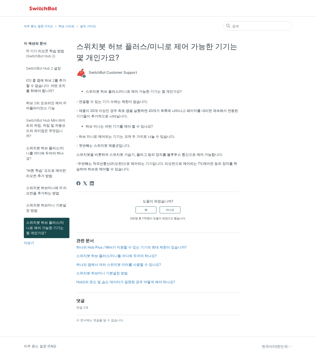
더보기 (29, 243)
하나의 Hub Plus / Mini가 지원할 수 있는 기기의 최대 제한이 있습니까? (131, 247)
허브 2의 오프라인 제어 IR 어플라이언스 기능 (46, 105)
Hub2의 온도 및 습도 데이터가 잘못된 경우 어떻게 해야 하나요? (125, 282)
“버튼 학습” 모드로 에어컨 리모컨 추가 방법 (46, 173)
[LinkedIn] (92, 183)
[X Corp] (85, 183)
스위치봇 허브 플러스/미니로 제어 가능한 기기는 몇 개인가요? (45, 227)
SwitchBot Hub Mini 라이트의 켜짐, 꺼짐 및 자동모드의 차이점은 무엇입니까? (45, 128)
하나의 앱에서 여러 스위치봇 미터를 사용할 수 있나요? (118, 264)
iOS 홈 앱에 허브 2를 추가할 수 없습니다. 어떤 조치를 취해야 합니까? (46, 85)
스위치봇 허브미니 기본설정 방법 (46, 208)
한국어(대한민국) (275, 346)
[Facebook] (78, 183)
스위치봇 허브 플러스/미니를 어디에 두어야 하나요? (45, 153)
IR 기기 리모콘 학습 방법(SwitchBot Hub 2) (45, 53)
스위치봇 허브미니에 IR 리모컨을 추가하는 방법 (46, 190)
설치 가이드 (88, 26)
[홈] (43, 8)
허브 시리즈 (66, 26)
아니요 (170, 210)
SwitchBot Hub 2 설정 (43, 68)
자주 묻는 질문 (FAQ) (38, 26)
